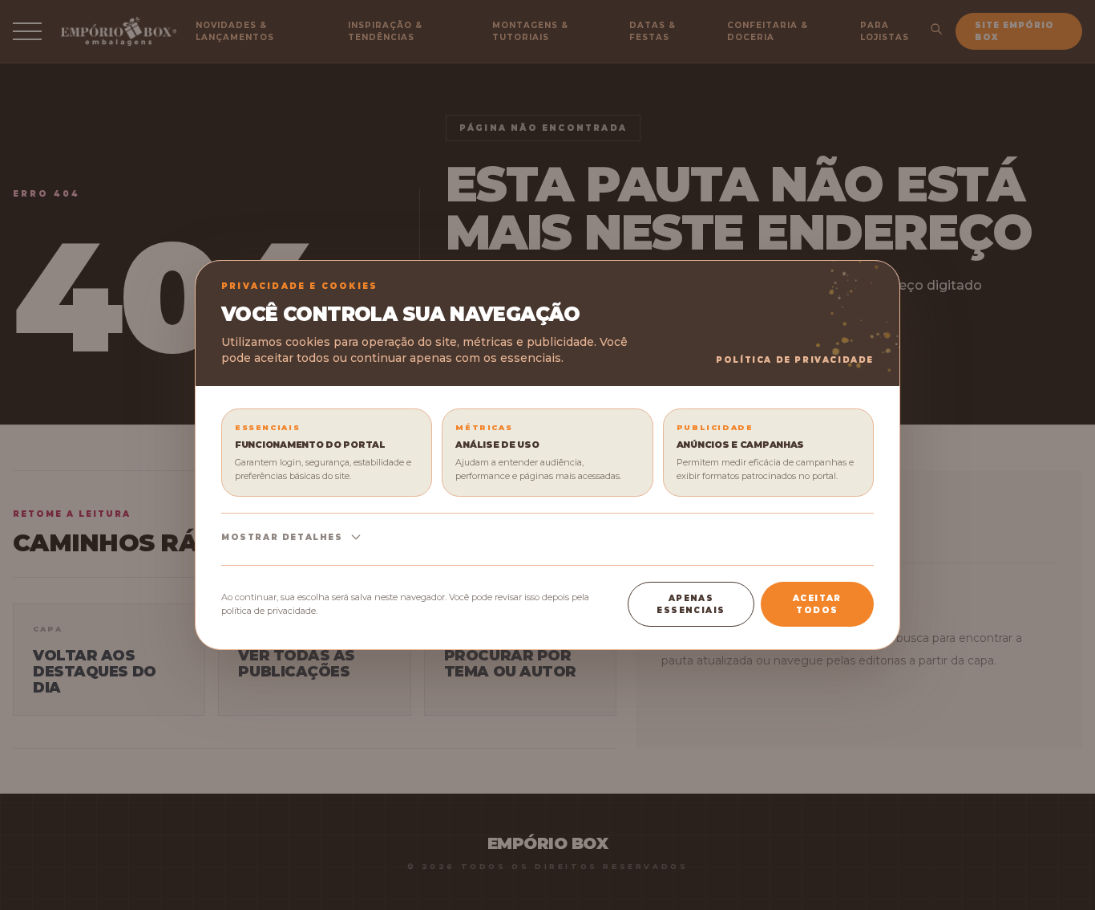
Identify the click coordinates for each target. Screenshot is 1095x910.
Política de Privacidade (795, 360)
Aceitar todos (817, 604)
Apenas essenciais (691, 604)
